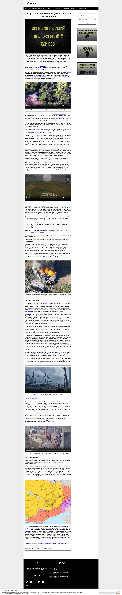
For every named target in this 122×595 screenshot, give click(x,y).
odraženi (49, 159)
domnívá (57, 150)
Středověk (58, 8)
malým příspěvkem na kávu (47, 543)
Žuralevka (36, 132)
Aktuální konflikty (30, 8)
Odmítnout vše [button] (103, 592)
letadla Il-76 (52, 314)
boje (39, 222)
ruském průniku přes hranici (60, 114)
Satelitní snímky (31, 253)
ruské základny (50, 255)
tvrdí (26, 167)
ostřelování (37, 135)
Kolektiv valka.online (54, 553)
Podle (26, 460)
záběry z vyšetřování (40, 314)
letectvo (42, 232)
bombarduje (37, 129)
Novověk (50, 8)
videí (68, 152)
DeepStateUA (52, 149)
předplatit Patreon (62, 543)
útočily (38, 235)
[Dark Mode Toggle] (118, 591)
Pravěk (73, 8)
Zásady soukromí (25, 593)
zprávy (29, 466)
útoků (54, 244)
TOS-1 (32, 232)
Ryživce (30, 118)
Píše (55, 353)
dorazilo (33, 335)
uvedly (46, 326)
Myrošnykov (45, 206)
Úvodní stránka (81, 8)
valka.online (31, 3)
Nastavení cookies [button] (111, 592)
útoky (63, 218)
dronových (32, 247)
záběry (32, 164)
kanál (57, 250)
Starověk (66, 8)
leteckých (27, 247)
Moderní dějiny (42, 8)
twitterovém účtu (47, 303)
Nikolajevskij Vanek (64, 136)
